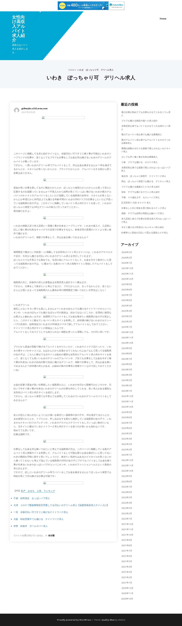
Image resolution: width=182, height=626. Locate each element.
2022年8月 (126, 481)
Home (163, 18)
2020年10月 (127, 598)
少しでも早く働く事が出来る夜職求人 (139, 156)
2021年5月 (126, 561)
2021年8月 (126, 545)
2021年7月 (126, 550)
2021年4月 (126, 566)
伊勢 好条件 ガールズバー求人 (31, 526)
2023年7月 (126, 422)
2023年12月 (127, 396)
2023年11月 (127, 401)
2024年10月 (127, 342)
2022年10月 (127, 470)
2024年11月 (127, 337)
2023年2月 (126, 449)
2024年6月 (126, 364)
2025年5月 (126, 305)
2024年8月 (126, 353)
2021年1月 (126, 582)
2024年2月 (126, 385)
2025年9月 (126, 284)
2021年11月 (127, 529)
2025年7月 (126, 294)
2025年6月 (126, 300)
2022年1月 (126, 518)
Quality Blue (108, 619)
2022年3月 (126, 508)
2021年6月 (126, 556)
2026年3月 (126, 252)
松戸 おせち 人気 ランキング (38, 490)
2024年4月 (126, 374)
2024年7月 (126, 358)
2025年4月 (126, 310)
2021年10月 (127, 534)
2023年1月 (126, 454)
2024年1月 (126, 390)
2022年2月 (126, 513)
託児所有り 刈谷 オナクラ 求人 (136, 202)
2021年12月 (127, 524)
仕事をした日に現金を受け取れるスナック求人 (143, 208)
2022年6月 (126, 492)
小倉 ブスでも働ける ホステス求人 (139, 162)
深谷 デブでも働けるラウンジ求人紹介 (140, 191)
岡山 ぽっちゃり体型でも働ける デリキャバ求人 (145, 181)
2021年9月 (126, 539)
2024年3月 (126, 380)
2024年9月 (126, 348)
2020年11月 (127, 593)
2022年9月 (126, 476)
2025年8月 (126, 289)
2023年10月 (127, 406)
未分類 (51, 535)
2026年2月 (126, 257)
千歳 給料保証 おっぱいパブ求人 (32, 498)
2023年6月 (126, 428)
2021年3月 (126, 571)
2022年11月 (127, 465)
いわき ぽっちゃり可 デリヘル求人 (95, 69)
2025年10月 (127, 278)
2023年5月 (126, 433)
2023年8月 (126, 417)
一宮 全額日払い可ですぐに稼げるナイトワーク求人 (41, 512)
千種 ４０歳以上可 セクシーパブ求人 (140, 197)
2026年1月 (126, 262)
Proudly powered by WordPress (74, 619)
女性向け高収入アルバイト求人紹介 (18, 28)
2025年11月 (127, 273)
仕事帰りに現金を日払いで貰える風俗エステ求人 (144, 232)
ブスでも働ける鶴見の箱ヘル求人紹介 (139, 120)
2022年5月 (126, 497)
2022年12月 (127, 460)
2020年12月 (127, 588)
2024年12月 (127, 332)
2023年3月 (126, 444)
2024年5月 (126, 369)
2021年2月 (126, 577)
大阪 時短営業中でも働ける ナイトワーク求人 (39, 519)
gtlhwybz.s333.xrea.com (34, 108)
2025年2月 (126, 321)
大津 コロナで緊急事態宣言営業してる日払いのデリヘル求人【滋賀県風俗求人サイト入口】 (61, 505)
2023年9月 (126, 412)
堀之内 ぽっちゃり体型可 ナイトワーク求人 (143, 176)
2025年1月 (126, 326)
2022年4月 (126, 502)
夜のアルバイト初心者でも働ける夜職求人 (141, 134)
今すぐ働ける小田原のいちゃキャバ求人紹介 (142, 227)
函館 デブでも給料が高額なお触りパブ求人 (142, 213)
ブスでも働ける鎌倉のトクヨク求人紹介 (140, 186)
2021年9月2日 (28, 112)
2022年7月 (126, 486)
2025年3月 (126, 316)
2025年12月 (127, 268)
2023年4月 (126, 438)
